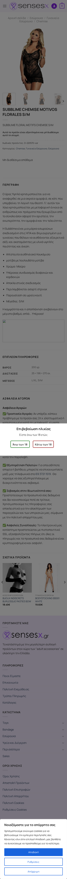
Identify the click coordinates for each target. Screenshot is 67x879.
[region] (33, 849)
